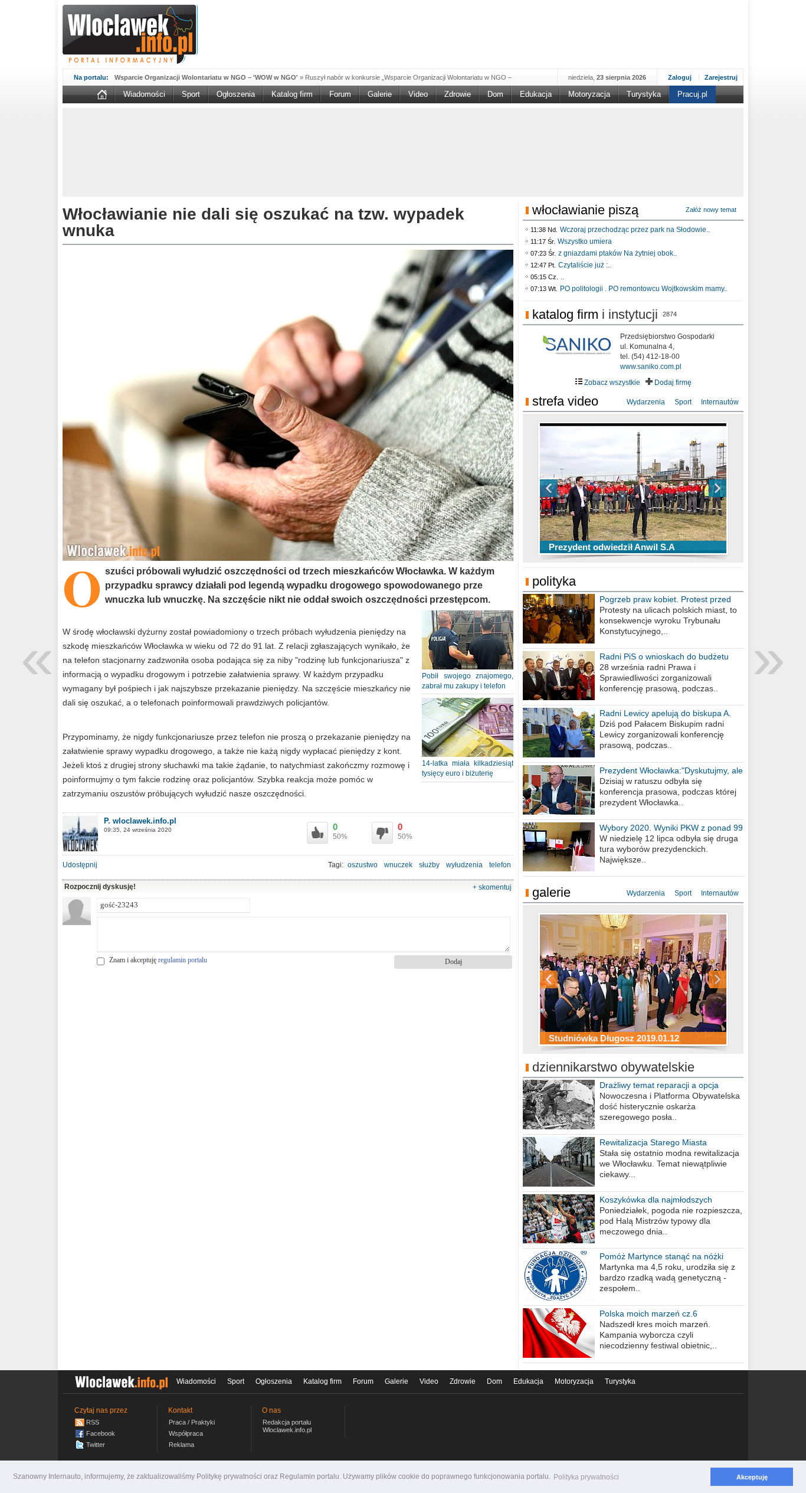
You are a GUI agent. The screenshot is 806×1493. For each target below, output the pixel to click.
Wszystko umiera (585, 241)
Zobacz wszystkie (611, 382)
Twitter (95, 1444)
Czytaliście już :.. (584, 265)
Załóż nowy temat (711, 209)
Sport (191, 94)
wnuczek (398, 865)
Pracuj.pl (692, 94)
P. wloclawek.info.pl (140, 820)
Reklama (181, 1444)
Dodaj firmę (672, 382)
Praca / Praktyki (192, 1422)
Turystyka (644, 94)
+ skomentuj (492, 887)
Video (418, 94)
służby (429, 865)
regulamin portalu (182, 960)
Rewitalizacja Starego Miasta (653, 1142)
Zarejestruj (721, 77)
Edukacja (536, 94)
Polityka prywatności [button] (586, 1477)
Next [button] (696, 488)
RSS (92, 1422)
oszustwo (363, 865)
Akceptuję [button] (752, 1477)
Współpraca (186, 1433)
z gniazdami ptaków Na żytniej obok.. (617, 253)
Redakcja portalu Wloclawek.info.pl (287, 1426)
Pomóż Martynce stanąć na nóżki (661, 1256)
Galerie (380, 94)
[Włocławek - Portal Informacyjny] (130, 34)
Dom (495, 94)
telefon (500, 865)
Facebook (100, 1433)
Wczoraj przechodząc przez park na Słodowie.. (635, 230)
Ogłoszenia (236, 94)
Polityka (554, 581)
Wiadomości (144, 94)
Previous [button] (569, 488)
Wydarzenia (646, 402)
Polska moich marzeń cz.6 (648, 1313)
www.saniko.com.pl (651, 366)
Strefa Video (565, 401)
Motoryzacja (589, 94)
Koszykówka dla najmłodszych (655, 1199)
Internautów (720, 402)
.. (562, 277)
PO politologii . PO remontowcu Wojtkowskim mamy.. (644, 289)
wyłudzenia (464, 865)
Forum (340, 94)
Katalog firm (292, 94)
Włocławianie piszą (585, 209)
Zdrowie (457, 94)
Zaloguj (680, 77)
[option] (633, 488)
